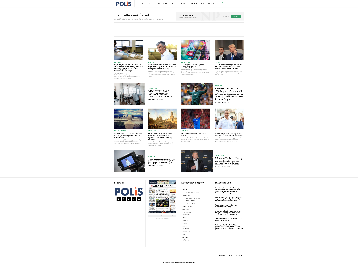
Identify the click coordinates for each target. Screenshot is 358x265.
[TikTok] (134, 199)
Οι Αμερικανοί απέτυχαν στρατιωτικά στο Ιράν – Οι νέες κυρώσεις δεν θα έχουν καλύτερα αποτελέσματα (229, 66)
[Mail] (129, 199)
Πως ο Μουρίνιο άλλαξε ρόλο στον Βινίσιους (193, 134)
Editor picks (185, 62)
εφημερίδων (166, 218)
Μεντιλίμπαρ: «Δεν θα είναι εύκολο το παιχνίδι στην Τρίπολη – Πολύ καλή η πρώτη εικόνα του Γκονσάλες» (162, 66)
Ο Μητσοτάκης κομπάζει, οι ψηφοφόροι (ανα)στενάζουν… (161, 161)
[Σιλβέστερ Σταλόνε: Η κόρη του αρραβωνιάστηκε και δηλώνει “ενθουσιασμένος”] (197, 161)
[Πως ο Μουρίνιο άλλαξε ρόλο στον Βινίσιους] (195, 119)
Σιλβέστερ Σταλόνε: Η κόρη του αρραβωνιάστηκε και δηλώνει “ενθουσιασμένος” (228, 161)
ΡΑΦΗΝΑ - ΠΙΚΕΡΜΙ (120, 130)
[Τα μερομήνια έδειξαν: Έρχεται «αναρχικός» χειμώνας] (195, 50)
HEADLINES (151, 156)
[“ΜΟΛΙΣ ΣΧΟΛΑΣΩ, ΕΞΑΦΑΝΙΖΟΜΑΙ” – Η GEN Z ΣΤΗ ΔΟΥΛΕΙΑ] (129, 94)
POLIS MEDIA (151, 99)
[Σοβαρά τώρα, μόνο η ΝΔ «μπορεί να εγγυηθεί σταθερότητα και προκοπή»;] (229, 119)
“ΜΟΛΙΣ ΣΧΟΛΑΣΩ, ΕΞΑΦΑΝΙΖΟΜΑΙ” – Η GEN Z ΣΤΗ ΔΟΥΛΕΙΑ (160, 94)
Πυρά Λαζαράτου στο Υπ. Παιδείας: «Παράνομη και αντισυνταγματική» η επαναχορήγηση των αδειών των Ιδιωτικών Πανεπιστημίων (128, 67)
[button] (222, 2)
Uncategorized (221, 155)
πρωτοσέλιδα (159, 218)
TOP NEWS (117, 62)
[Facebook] (119, 199)
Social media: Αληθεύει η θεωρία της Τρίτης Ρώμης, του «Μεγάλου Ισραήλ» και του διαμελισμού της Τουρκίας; (161, 136)
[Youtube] (139, 199)
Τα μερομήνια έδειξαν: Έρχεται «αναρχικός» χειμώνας (192, 65)
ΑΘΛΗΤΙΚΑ (151, 62)
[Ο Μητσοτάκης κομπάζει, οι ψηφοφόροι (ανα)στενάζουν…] (129, 161)
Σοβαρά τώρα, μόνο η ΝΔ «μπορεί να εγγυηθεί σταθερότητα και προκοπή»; (229, 134)
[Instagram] (124, 199)
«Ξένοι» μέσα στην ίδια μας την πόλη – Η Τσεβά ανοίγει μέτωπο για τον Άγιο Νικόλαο (128, 135)
